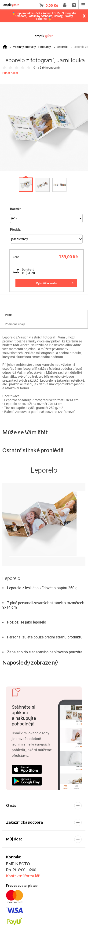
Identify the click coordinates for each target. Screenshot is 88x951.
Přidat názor (10, 73)
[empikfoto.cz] (44, 35)
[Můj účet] (64, 4)
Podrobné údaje (15, 324)
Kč (52, 5)
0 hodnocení (51, 67)
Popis (8, 315)
